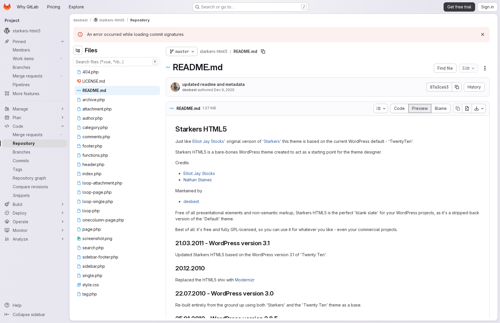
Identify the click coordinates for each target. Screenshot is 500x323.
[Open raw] (467, 108)
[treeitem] (117, 72)
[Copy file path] (263, 51)
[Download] (479, 108)
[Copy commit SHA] (457, 87)
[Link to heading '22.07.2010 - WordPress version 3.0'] (277, 293)
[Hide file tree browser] (77, 50)
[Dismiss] (482, 34)
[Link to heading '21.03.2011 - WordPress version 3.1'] (273, 243)
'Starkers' (271, 141)
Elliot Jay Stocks (199, 173)
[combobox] (116, 61)
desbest (189, 90)
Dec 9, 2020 (224, 90)
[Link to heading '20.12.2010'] (208, 268)
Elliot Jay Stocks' (208, 141)
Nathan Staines (197, 179)
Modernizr (245, 279)
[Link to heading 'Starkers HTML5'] (230, 129)
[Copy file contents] (457, 108)
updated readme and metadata (213, 84)
